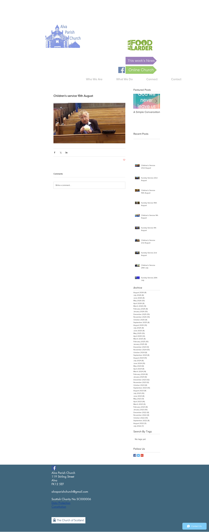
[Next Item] (156, 101)
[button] (124, 79)
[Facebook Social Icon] (54, 467)
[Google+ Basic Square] (142, 455)
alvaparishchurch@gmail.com (70, 491)
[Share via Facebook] (54, 152)
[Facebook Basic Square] (134, 455)
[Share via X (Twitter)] (60, 152)
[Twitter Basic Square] (138, 455)
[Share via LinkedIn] (66, 152)
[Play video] (89, 123)
